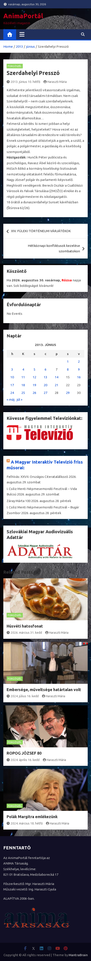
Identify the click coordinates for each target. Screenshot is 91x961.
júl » (19, 399)
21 (56, 385)
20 (45, 385)
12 (34, 377)
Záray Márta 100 (18, 501)
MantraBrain (78, 955)
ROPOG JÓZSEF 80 (24, 753)
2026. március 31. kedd (26, 632)
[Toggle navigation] (22, 34)
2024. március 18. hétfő (27, 823)
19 (34, 385)
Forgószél (15, 66)
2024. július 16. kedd (25, 696)
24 (12, 393)
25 (23, 393)
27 (45, 393)
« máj (11, 399)
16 (79, 377)
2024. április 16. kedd (25, 760)
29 (68, 393)
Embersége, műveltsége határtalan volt (44, 689)
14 (56, 377)
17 (12, 385)
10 (12, 377)
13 (45, 377)
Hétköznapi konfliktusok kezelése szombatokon (54, 248)
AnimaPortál (23, 16)
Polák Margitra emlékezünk (32, 816)
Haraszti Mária (57, 82)
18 (23, 385)
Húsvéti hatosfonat (25, 626)
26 (34, 393)
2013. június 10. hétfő (25, 82)
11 (23, 377)
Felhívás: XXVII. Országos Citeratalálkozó (37, 477)
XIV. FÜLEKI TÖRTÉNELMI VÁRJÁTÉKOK (41, 231)
